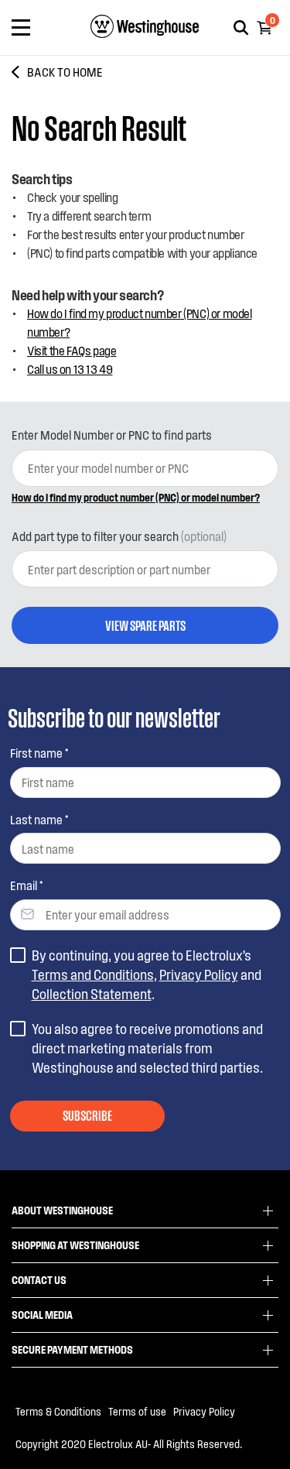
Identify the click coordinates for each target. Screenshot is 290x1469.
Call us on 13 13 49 (69, 368)
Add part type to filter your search (119, 536)
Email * (26, 885)
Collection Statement (92, 993)
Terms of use (137, 1411)
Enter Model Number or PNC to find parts (112, 434)
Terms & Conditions (58, 1411)
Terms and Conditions (93, 974)
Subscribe (87, 1114)
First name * (39, 752)
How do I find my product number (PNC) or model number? (139, 322)
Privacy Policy (198, 974)
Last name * (39, 819)
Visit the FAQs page (71, 350)
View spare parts (145, 624)
